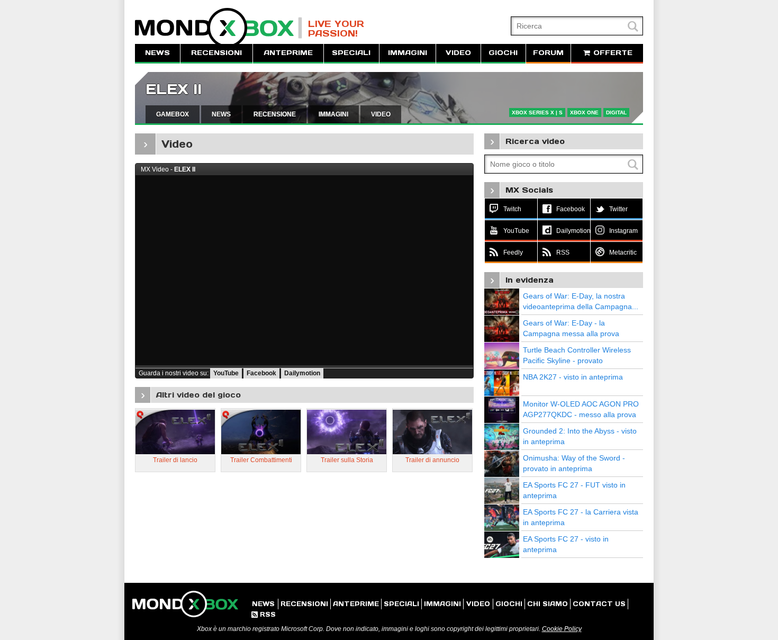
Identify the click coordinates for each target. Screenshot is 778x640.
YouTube (226, 373)
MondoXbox (218, 28)
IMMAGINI (407, 52)
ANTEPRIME (288, 52)
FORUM (548, 52)
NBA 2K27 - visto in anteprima (573, 377)
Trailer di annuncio (432, 460)
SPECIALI (351, 52)
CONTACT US (599, 604)
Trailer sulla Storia (347, 460)
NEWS (157, 52)
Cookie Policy (562, 629)
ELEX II (174, 89)
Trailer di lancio (175, 460)
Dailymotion (302, 373)
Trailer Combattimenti (261, 460)
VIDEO (458, 52)
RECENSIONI (216, 52)
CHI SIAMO (547, 604)
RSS (263, 614)
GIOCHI (503, 52)
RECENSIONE (275, 114)
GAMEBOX (172, 114)
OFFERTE (611, 52)
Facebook (261, 373)
